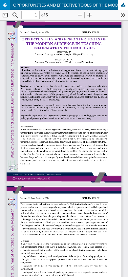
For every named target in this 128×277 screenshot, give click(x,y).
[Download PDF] (123, 5)
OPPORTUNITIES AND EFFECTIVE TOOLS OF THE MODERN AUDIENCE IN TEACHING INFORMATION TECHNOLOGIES (70, 5)
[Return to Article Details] (5, 5)
